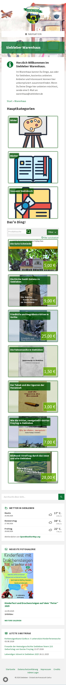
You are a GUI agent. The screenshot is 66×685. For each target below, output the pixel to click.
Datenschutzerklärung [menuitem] (28, 669)
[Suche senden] (61, 497)
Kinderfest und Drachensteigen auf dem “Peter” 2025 (31, 604)
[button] (5, 679)
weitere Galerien (13, 620)
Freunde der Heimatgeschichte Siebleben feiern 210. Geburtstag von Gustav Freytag (29, 648)
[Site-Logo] (33, 25)
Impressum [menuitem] (46, 669)
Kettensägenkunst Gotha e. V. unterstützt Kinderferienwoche (33, 638)
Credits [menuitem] (57, 669)
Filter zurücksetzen (51, 237)
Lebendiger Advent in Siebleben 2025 (22, 654)
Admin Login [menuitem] (33, 672)
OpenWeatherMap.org (30, 536)
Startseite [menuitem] (10, 669)
